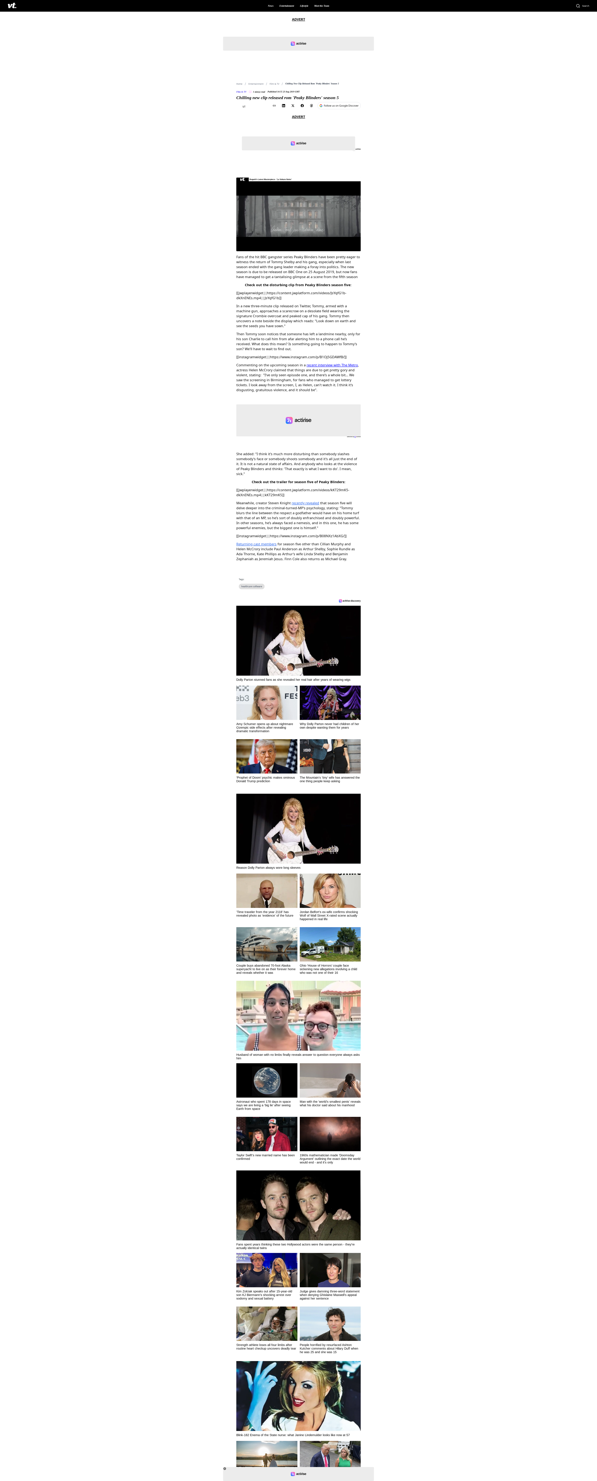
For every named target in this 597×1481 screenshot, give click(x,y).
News (270, 6)
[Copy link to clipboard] (274, 105)
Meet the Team (321, 6)
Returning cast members (256, 544)
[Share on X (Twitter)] (292, 105)
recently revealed (305, 503)
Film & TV (274, 83)
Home (239, 83)
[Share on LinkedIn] (283, 105)
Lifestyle (304, 6)
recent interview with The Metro (332, 365)
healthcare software (251, 586)
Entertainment (286, 6)
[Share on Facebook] (302, 105)
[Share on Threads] (311, 105)
